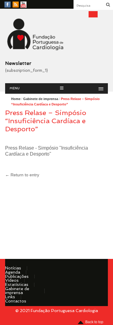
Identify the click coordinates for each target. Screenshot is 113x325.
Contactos (15, 301)
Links (10, 296)
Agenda (12, 272)
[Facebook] (7, 5)
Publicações (17, 276)
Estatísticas (16, 284)
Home (15, 99)
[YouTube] (23, 5)
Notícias (13, 268)
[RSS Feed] (15, 5)
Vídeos (12, 280)
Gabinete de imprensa (40, 99)
